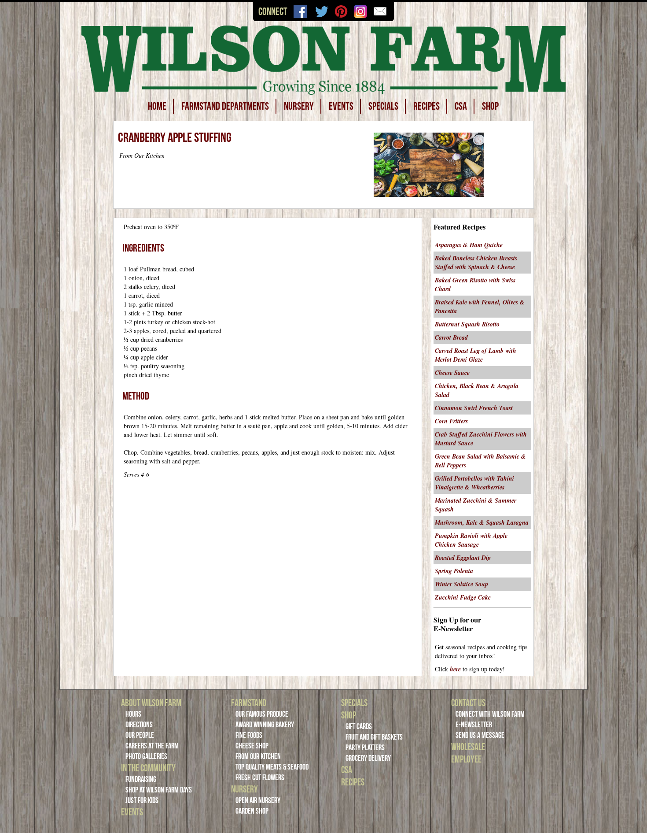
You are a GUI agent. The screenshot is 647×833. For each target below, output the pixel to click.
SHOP (490, 106)
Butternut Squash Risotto (467, 324)
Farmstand (248, 702)
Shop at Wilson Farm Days (158, 789)
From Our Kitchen (258, 756)
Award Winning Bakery (264, 724)
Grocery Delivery (368, 758)
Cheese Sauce (452, 372)
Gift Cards (359, 726)
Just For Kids (141, 800)
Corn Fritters (451, 421)
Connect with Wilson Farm (490, 714)
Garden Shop (251, 811)
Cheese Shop (251, 745)
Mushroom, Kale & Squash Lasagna (482, 522)
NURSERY (299, 106)
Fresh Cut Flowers (259, 777)
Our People (139, 735)
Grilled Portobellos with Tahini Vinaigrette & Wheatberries (474, 483)
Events (132, 812)
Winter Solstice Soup (461, 584)
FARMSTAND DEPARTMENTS (225, 106)
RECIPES (426, 106)
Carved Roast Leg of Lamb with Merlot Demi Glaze (475, 355)
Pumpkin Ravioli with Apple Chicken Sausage (471, 540)
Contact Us (468, 702)
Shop (348, 715)
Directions (139, 724)
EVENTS (341, 106)
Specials (354, 702)
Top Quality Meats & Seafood (272, 767)
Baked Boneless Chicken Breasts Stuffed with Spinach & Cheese (476, 262)
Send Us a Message (480, 735)
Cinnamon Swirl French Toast (474, 408)
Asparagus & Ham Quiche (469, 245)
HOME (157, 106)
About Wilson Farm (151, 702)
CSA (461, 106)
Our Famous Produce (261, 714)
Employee (466, 759)
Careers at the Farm (152, 745)
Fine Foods (248, 735)
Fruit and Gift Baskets (374, 737)
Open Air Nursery (257, 800)
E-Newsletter (474, 724)
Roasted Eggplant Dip (463, 557)
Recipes (352, 782)
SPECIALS (383, 106)
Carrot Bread (451, 337)
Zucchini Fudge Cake (463, 597)
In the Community (148, 768)
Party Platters (365, 747)
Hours (133, 714)
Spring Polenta (454, 570)
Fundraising (140, 779)
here (455, 669)
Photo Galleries (146, 756)
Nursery (244, 789)
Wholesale (468, 746)
